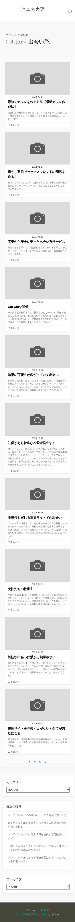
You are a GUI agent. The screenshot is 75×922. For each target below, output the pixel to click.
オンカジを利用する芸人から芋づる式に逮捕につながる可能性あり (37, 824)
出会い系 (15, 125)
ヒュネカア (42, 910)
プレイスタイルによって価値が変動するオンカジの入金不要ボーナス (37, 859)
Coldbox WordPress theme (31, 914)
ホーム (10, 34)
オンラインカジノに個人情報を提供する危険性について (37, 836)
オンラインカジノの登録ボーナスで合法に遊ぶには (37, 815)
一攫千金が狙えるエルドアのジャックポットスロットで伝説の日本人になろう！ (37, 848)
